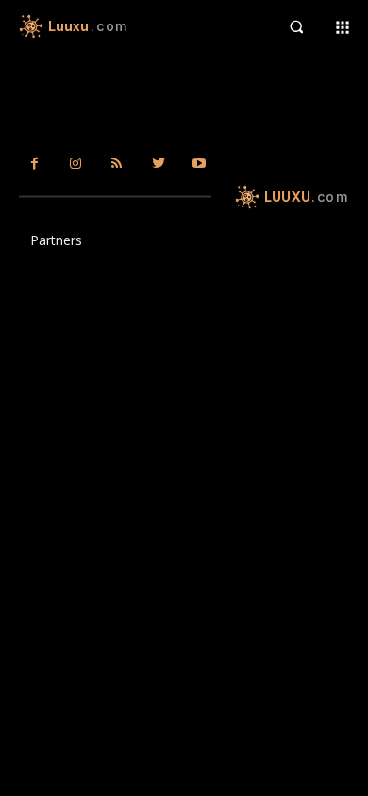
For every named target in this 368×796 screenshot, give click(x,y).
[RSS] (117, 164)
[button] (296, 27)
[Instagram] (76, 164)
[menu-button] (342, 27)
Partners (56, 240)
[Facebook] (35, 164)
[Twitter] (158, 164)
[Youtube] (199, 164)
